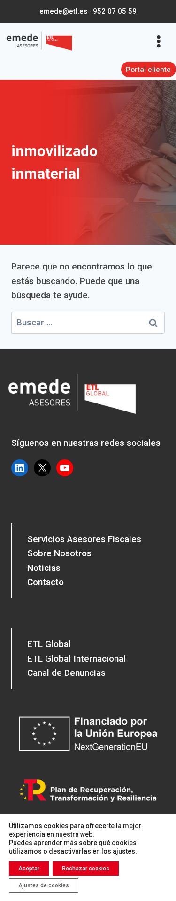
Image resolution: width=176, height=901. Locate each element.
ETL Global (49, 644)
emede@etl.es (63, 11)
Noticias (44, 567)
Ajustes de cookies (43, 885)
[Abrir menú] (161, 41)
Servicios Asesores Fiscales (84, 539)
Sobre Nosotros (59, 553)
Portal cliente (148, 69)
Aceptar (28, 868)
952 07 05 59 (115, 11)
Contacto (45, 582)
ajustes (124, 851)
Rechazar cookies (85, 868)
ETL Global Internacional (76, 658)
